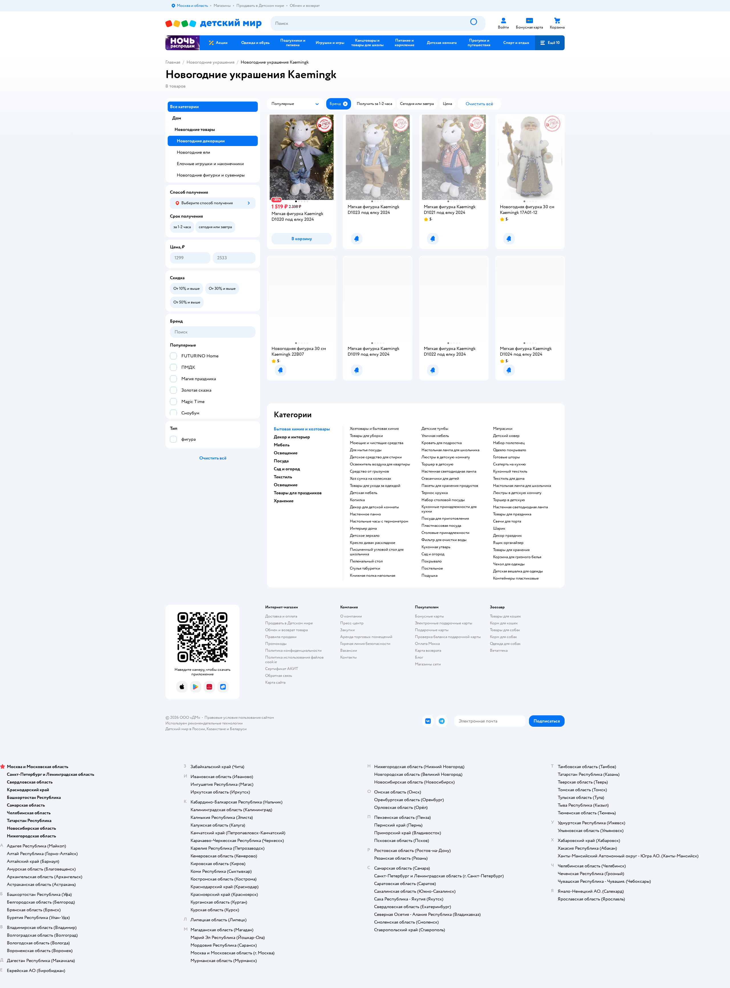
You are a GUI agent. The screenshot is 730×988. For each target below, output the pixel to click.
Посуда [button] (281, 461)
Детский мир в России (185, 728)
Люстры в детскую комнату (445, 457)
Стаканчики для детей (440, 478)
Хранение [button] (283, 501)
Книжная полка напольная (372, 575)
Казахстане (216, 728)
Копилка (357, 500)
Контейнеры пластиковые (516, 578)
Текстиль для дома (508, 478)
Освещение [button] (285, 453)
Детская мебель (363, 493)
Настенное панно (365, 514)
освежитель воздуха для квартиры (380, 464)
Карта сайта (275, 682)
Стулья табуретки (365, 568)
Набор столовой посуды (443, 500)
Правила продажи (281, 636)
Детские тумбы (434, 428)
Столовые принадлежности (445, 533)
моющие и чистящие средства (376, 443)
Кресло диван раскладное (372, 542)
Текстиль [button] (283, 477)
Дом (176, 118)
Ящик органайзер (508, 542)
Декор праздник (507, 535)
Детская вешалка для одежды (518, 571)
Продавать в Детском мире (289, 623)
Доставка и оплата (281, 616)
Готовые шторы (506, 457)
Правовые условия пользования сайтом (239, 717)
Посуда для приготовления (445, 518)
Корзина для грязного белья (517, 557)
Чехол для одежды (509, 564)
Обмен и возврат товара (286, 629)
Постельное (432, 568)
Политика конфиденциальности (293, 650)
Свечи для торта (507, 521)
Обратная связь (278, 675)
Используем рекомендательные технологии (204, 723)
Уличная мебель (435, 436)
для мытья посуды (366, 450)
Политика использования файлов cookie (294, 659)
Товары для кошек (505, 616)
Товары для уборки (366, 436)
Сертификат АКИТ (281, 668)
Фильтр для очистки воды (444, 540)
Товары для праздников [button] (298, 493)
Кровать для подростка (441, 443)
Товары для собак (505, 629)
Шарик (499, 528)
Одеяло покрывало (509, 450)
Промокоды (276, 643)
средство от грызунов (369, 471)
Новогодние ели (193, 152)
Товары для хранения (511, 550)
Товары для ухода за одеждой (375, 485)
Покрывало (431, 561)
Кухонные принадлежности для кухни (448, 509)
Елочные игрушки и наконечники (210, 164)
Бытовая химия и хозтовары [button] (302, 429)
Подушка (429, 575)
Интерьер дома (363, 528)
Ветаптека (499, 650)
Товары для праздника (512, 514)
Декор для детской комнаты (374, 507)
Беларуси (238, 728)
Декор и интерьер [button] (292, 437)
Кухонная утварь (435, 547)
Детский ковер (506, 436)
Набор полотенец (509, 443)
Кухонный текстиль (510, 471)
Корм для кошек (504, 623)
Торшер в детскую (437, 464)
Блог (419, 657)
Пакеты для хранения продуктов (449, 485)
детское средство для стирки (376, 457)
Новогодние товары (195, 129)
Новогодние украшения (210, 62)
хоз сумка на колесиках (370, 478)
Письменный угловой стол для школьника (376, 551)
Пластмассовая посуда (441, 525)
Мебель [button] (281, 445)
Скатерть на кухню (509, 464)
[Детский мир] (213, 23)
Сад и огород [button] (287, 469)
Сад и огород (432, 554)
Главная (172, 62)
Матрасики (502, 428)
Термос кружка (434, 493)
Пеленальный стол (366, 561)
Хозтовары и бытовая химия (374, 428)
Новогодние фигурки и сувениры (211, 175)
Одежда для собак (505, 643)
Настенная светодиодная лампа (448, 471)
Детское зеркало (365, 535)
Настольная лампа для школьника (450, 450)
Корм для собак (503, 636)
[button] (550, 42)
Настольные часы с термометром (379, 521)
